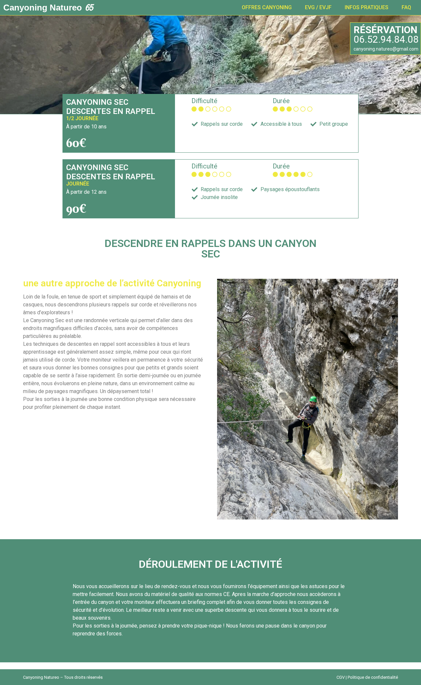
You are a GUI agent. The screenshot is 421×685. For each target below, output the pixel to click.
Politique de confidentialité (373, 677)
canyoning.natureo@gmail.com (386, 49)
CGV (340, 677)
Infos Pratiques (366, 7)
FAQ (406, 7)
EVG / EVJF (318, 7)
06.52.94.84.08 (386, 39)
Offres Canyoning (267, 7)
